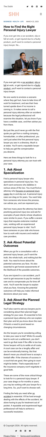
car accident (27, 82)
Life (22, 22)
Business (8, 22)
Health (16, 22)
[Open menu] (40, 14)
